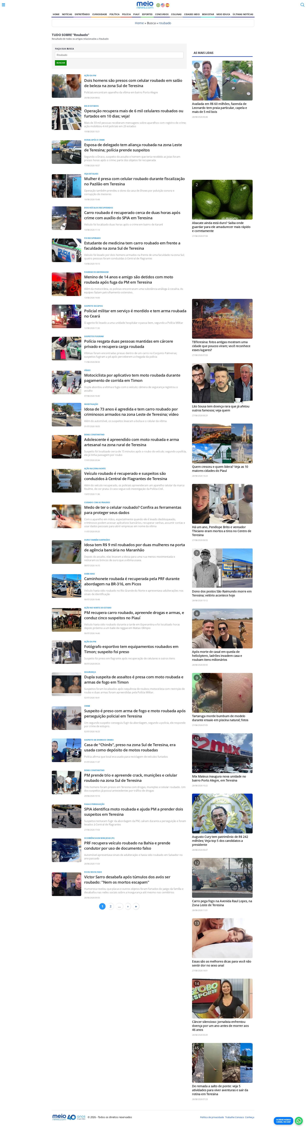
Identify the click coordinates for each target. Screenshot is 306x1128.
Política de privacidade (212, 1117)
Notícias (67, 14)
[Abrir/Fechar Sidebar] (3, 5)
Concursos (161, 14)
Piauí (136, 14)
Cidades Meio (192, 14)
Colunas (176, 14)
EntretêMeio (82, 14)
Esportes (147, 14)
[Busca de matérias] (302, 5)
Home (56, 14)
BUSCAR (61, 63)
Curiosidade (99, 14)
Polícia (126, 14)
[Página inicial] (144, 5)
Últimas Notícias (243, 14)
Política (114, 14)
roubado (165, 23)
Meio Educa (223, 14)
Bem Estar (208, 14)
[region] (222, 150)
